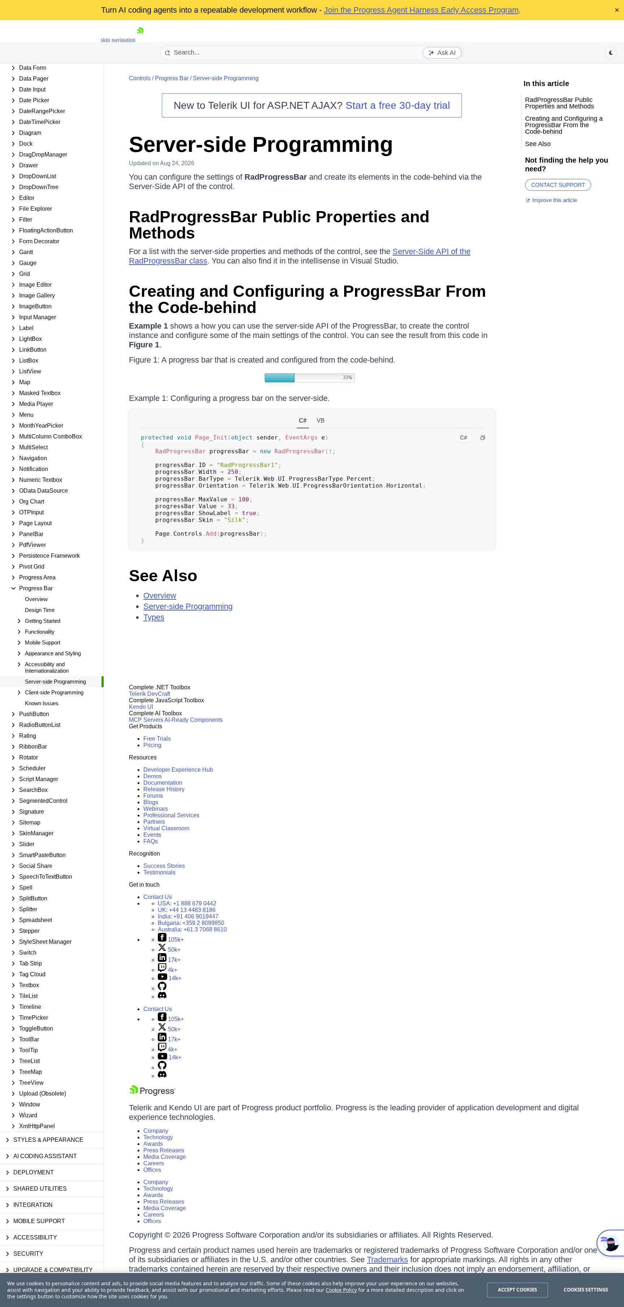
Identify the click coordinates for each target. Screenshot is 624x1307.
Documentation (162, 783)
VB (321, 420)
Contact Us (157, 897)
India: (188, 916)
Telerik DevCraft (149, 694)
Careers (153, 1163)
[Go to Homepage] (140, 40)
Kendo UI (141, 707)
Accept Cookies (517, 1289)
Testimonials (159, 872)
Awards (153, 1144)
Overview (36, 599)
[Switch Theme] (611, 53)
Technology (158, 1137)
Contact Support (558, 185)
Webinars (155, 809)
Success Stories (164, 866)
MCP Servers (146, 720)
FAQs (150, 841)
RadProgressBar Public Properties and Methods (279, 224)
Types (153, 617)
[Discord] (162, 997)
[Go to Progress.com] (152, 1094)
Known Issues (41, 703)
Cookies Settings (586, 1289)
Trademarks (387, 1259)
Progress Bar (171, 78)
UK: (187, 910)
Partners (154, 822)
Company (155, 1131)
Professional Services (171, 815)
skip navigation (118, 40)
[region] (312, 1290)
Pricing (152, 745)
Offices (152, 1170)
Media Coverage (164, 1157)
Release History (164, 789)
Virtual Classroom (166, 828)
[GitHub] (162, 988)
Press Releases (163, 1150)
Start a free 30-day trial (398, 105)
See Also (163, 575)
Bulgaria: (191, 923)
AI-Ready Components (193, 720)
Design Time (40, 610)
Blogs (150, 802)
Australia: (192, 929)
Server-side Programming (55, 681)
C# (303, 420)
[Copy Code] (482, 437)
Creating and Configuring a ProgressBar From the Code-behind (307, 299)
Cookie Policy (341, 1289)
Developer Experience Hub (178, 770)
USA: (187, 903)
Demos (152, 776)
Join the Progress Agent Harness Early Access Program (421, 9)
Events (152, 835)
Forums (153, 796)
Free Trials (157, 739)
